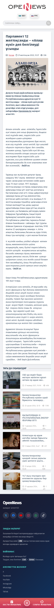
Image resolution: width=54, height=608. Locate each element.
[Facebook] (13, 515)
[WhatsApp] (36, 515)
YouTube (6, 580)
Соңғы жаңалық (42, 605)
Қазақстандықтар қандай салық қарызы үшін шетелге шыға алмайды (34, 458)
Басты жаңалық (12, 605)
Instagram (7, 584)
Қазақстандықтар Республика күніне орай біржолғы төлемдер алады (35, 398)
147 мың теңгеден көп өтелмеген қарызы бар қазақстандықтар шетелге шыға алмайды (35, 478)
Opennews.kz (25, 111)
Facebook (7, 576)
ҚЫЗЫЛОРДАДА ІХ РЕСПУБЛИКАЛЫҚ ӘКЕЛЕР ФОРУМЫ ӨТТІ (35, 418)
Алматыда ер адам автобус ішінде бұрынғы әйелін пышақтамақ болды (34, 438)
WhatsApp (7, 588)
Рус (36, 16)
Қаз (23, 16)
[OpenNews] (27, 7)
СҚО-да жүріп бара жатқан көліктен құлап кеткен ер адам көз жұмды (34, 377)
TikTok (5, 592)
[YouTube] (21, 515)
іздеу (48, 23)
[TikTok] (43, 515)
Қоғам (11, 55)
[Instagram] (28, 515)
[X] (6, 515)
